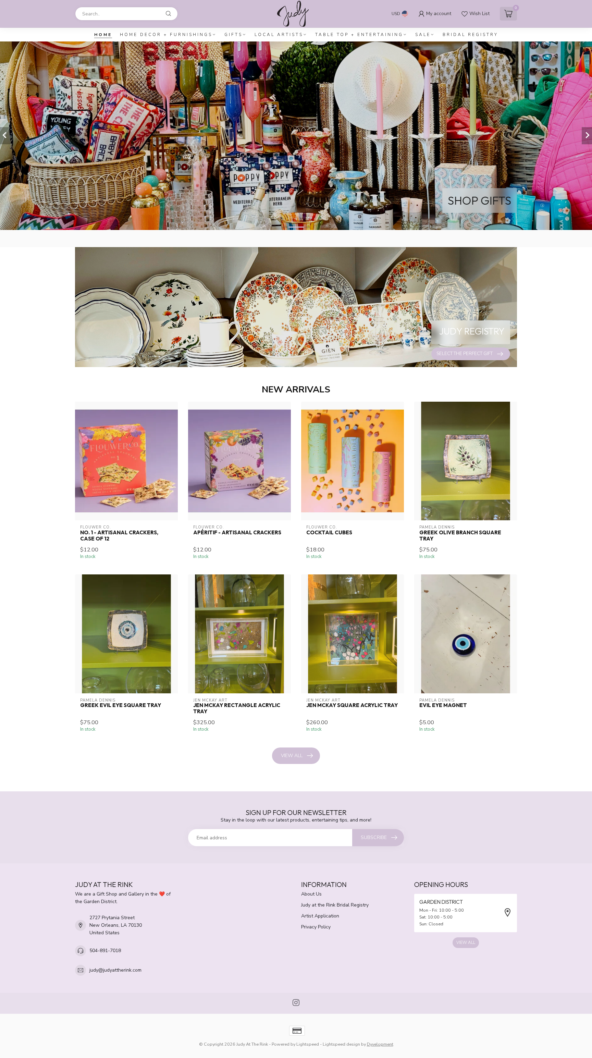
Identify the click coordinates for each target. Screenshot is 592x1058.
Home (103, 34)
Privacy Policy (316, 927)
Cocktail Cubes (329, 533)
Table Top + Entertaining (359, 34)
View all (292, 755)
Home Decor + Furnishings (166, 34)
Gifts (233, 34)
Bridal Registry (470, 34)
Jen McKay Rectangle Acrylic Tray (236, 708)
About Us (311, 894)
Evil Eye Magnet (443, 705)
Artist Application (320, 916)
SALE (423, 34)
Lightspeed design (341, 1044)
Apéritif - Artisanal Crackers (237, 533)
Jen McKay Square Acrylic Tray (352, 705)
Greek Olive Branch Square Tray (460, 536)
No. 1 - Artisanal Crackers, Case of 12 (119, 536)
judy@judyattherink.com (115, 970)
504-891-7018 (105, 950)
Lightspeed (307, 1044)
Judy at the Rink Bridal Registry (335, 905)
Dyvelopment (380, 1044)
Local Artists (279, 34)
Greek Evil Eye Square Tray (120, 705)
